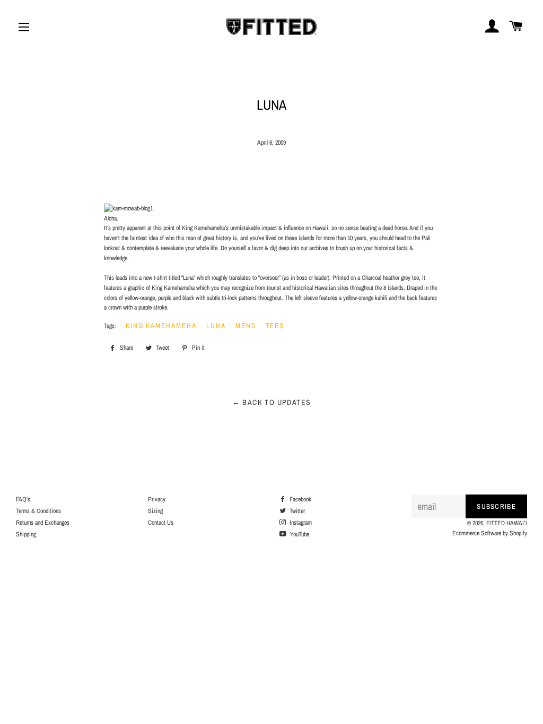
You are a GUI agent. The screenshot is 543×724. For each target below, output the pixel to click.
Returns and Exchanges (42, 522)
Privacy (156, 499)
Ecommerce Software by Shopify (489, 533)
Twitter (296, 511)
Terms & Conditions (38, 511)
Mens (245, 325)
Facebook (299, 499)
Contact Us (160, 522)
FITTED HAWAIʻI (506, 523)
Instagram (300, 522)
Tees (275, 325)
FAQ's (23, 499)
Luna (216, 325)
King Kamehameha (161, 325)
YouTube (298, 534)
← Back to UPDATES (271, 402)
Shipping (26, 534)
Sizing (155, 511)
